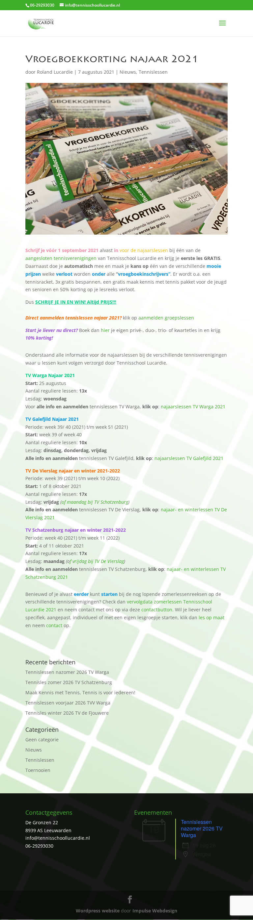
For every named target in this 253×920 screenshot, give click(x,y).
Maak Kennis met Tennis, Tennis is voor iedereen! (80, 692)
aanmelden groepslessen (165, 318)
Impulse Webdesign (154, 910)
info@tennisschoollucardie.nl (57, 838)
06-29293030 (39, 846)
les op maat (211, 617)
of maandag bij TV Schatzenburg (95, 502)
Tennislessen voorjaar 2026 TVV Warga (67, 703)
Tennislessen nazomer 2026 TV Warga (67, 672)
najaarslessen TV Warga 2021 (193, 406)
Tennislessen (153, 72)
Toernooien (37, 770)
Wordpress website (98, 910)
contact (54, 625)
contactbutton (156, 609)
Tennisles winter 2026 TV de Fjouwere (67, 713)
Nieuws (128, 72)
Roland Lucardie (55, 72)
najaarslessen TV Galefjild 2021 (189, 458)
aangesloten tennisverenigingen (61, 258)
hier (105, 330)
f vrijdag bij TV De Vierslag (97, 561)
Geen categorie (42, 739)
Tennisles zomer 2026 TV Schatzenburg (68, 682)
